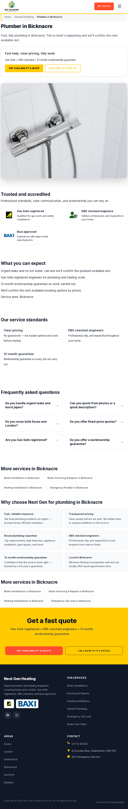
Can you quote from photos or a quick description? (92, 405)
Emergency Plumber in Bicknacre (69, 487)
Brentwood (10, 767)
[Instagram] (16, 715)
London (8, 751)
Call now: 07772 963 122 (62, 68)
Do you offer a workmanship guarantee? (90, 442)
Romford (9, 774)
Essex (7, 744)
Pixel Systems (117, 802)
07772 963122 (80, 744)
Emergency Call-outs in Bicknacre (71, 600)
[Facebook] (7, 715)
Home (7, 16)
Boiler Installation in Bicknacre (22, 477)
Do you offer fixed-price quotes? (93, 421)
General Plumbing (24, 16)
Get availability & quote (24, 68)
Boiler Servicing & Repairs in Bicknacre (70, 477)
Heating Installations (78, 701)
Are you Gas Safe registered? (26, 440)
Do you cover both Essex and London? (25, 423)
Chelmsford (11, 759)
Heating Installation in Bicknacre (23, 487)
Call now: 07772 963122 (94, 650)
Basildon (9, 782)
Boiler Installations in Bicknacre (22, 591)
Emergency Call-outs (79, 716)
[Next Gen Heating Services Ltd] (48, 6)
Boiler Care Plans (76, 724)
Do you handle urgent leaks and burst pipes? (27, 405)
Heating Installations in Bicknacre (23, 600)
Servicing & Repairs (78, 693)
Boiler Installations (77, 685)
